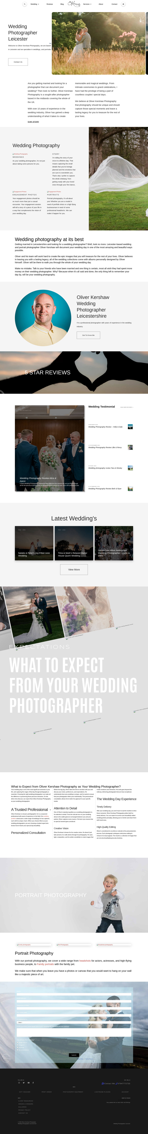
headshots (85, 960)
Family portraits (45, 964)
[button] (25, 4)
